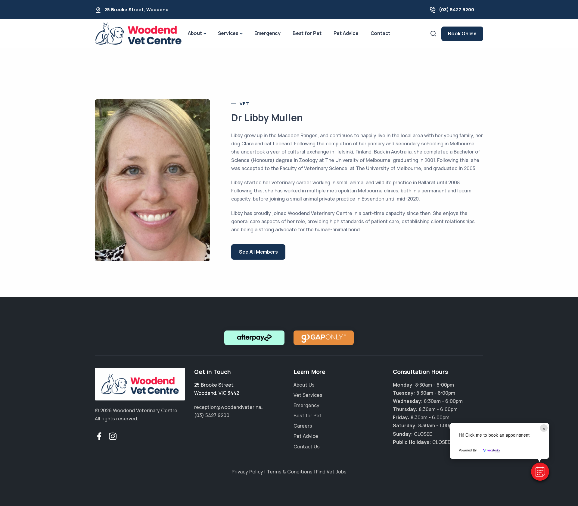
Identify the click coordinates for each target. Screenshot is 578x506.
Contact (380, 33)
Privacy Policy (247, 471)
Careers (303, 425)
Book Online (462, 33)
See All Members (258, 251)
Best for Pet (307, 33)
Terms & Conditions (289, 471)
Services (228, 33)
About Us (304, 384)
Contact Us (307, 446)
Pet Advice (346, 33)
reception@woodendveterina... (229, 407)
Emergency (267, 33)
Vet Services (308, 395)
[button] (540, 472)
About (195, 33)
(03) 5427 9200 (456, 9)
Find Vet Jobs (331, 471)
